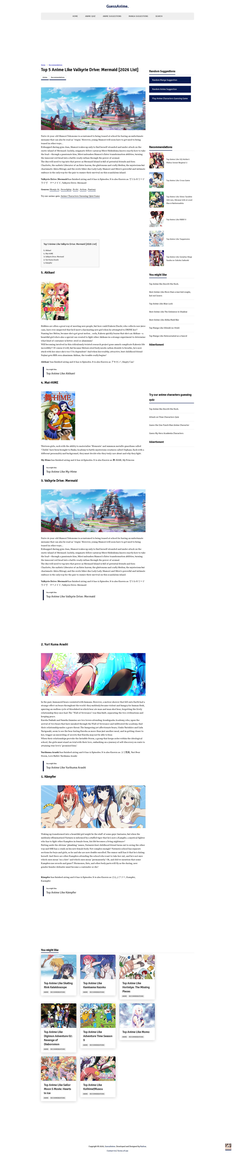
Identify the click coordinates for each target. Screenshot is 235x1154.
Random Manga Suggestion (164, 80)
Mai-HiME (49, 254)
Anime (45, 77)
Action (83, 189)
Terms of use (123, 1151)
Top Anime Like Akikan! (60, 373)
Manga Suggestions (138, 16)
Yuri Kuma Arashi (52, 260)
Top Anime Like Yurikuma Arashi (66, 767)
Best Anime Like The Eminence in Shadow (168, 311)
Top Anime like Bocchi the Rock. (164, 284)
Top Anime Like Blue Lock (161, 303)
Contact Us (111, 1151)
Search (158, 16)
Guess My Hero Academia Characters (166, 433)
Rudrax (143, 1146)
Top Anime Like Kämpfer (61, 892)
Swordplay (66, 189)
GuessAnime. (117, 6)
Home (75, 16)
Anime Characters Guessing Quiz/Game (80, 196)
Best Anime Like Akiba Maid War (164, 319)
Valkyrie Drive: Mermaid (54, 257)
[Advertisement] (117, 43)
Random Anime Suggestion (164, 89)
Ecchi (75, 189)
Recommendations (55, 65)
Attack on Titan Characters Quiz (164, 417)
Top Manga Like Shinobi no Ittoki (164, 328)
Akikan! (48, 250)
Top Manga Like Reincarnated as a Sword (168, 336)
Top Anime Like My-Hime (61, 471)
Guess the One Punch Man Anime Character (169, 425)
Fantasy (92, 189)
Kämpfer (48, 263)
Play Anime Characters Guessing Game (170, 98)
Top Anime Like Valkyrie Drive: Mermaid (70, 596)
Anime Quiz (90, 16)
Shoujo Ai (54, 189)
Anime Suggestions (112, 16)
